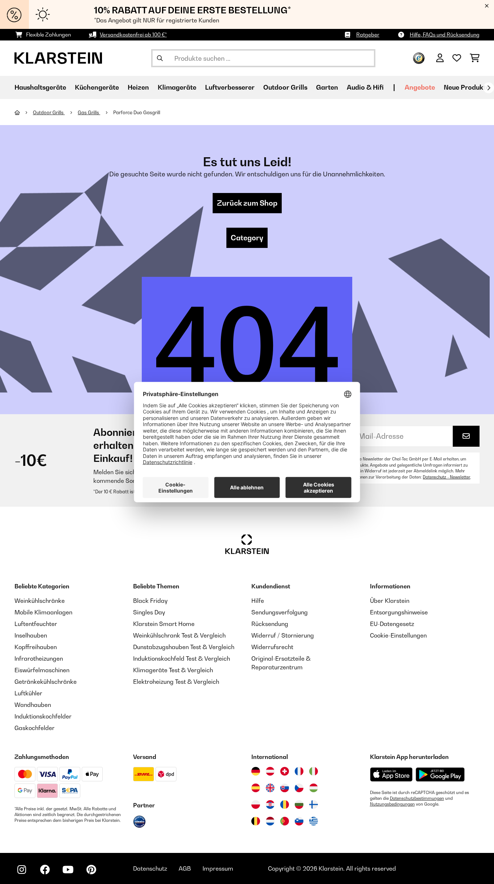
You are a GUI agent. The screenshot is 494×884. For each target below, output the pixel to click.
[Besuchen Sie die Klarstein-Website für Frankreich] (299, 771)
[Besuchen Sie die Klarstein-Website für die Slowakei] (284, 788)
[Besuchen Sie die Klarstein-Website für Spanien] (255, 788)
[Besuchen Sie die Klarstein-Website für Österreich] (270, 771)
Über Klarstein (389, 600)
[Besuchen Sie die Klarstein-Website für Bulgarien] (299, 804)
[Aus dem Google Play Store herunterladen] (440, 774)
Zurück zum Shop (247, 203)
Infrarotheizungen (38, 658)
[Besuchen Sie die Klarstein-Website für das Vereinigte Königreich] (270, 788)
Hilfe (257, 600)
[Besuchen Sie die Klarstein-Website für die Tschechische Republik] (299, 788)
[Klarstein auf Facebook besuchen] (45, 869)
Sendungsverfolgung (279, 612)
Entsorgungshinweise (399, 612)
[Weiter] (488, 87)
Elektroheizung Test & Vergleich (176, 681)
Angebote (420, 87)
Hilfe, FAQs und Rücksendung (445, 34)
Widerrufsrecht (272, 647)
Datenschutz (150, 868)
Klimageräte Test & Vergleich (173, 670)
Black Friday (150, 600)
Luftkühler (28, 693)
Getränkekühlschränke (45, 681)
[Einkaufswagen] (475, 58)
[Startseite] (23, 112)
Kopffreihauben (35, 647)
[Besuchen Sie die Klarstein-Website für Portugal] (284, 821)
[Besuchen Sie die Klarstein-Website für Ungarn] (313, 788)
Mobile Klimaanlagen (43, 612)
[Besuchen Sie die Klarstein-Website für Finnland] (313, 804)
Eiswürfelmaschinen (41, 670)
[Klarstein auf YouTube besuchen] (68, 869)
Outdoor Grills (49, 112)
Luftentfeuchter (35, 623)
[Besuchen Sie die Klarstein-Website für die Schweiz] (284, 771)
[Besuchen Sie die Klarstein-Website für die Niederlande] (270, 821)
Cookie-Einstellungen (398, 635)
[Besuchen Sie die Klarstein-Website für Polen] (255, 804)
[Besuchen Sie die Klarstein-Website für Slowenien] (299, 821)
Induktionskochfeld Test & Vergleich (181, 658)
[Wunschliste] (456, 58)
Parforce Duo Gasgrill (136, 112)
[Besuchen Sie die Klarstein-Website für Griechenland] (313, 821)
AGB (185, 868)
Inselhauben (30, 635)
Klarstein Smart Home (164, 623)
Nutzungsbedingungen (392, 804)
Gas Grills (89, 112)
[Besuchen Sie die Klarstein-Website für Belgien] (255, 821)
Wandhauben (32, 704)
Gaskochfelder (34, 727)
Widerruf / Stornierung (282, 635)
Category (247, 237)
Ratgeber (367, 34)
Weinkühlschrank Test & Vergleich (179, 635)
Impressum (218, 868)
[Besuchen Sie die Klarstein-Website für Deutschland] (255, 771)
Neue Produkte (466, 87)
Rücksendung (269, 623)
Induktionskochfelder (43, 716)
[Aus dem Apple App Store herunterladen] (391, 774)
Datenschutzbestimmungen (417, 798)
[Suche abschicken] (160, 58)
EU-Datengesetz (392, 623)
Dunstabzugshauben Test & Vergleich (183, 647)
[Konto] (440, 58)
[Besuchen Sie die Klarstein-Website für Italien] (313, 771)
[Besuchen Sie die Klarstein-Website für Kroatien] (270, 804)
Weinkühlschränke (39, 600)
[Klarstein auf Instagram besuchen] (21, 869)
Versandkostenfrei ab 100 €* (133, 34)
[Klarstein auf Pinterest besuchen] (91, 869)
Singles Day (149, 612)
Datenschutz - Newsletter (446, 477)
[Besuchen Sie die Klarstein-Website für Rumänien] (284, 804)
